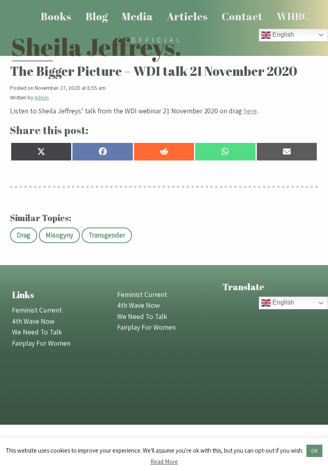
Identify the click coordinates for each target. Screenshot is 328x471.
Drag (23, 234)
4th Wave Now (33, 321)
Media (137, 16)
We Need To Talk (37, 331)
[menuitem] (56, 16)
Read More (164, 461)
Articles (187, 16)
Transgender (106, 234)
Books (56, 16)
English (282, 34)
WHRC (292, 16)
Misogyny (59, 234)
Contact (242, 16)
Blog (97, 16)
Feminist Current (37, 310)
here (250, 110)
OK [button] (314, 450)
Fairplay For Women (41, 343)
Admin (41, 97)
